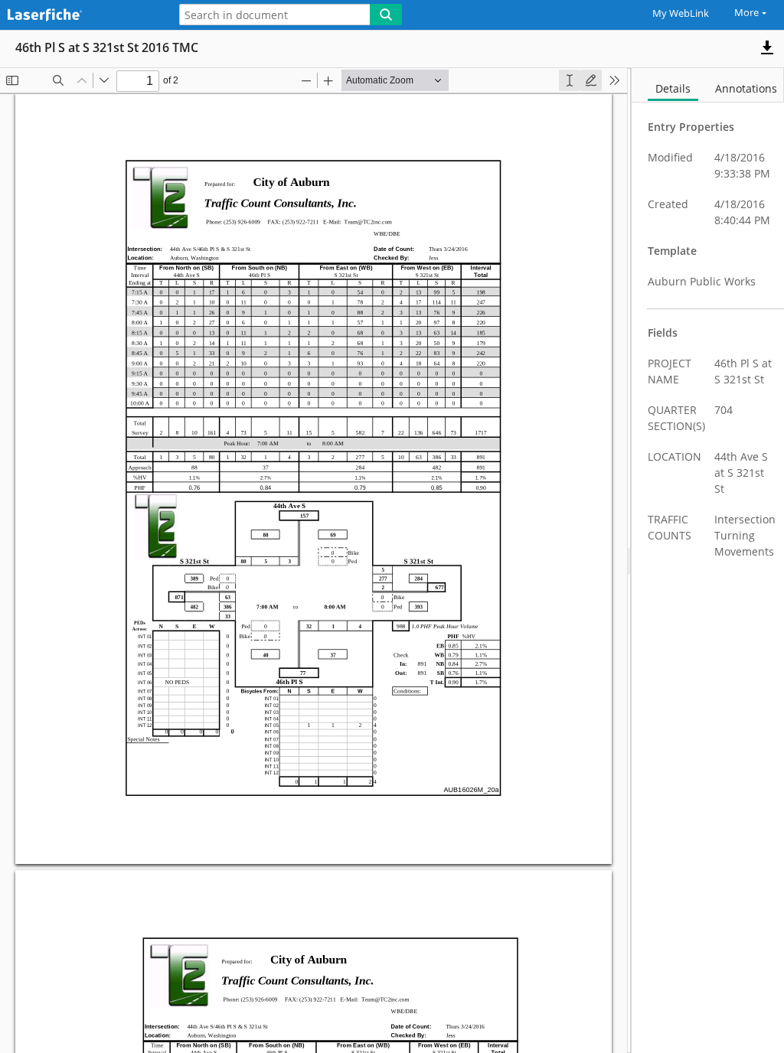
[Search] (386, 14)
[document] (708, 560)
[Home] (80, 15)
